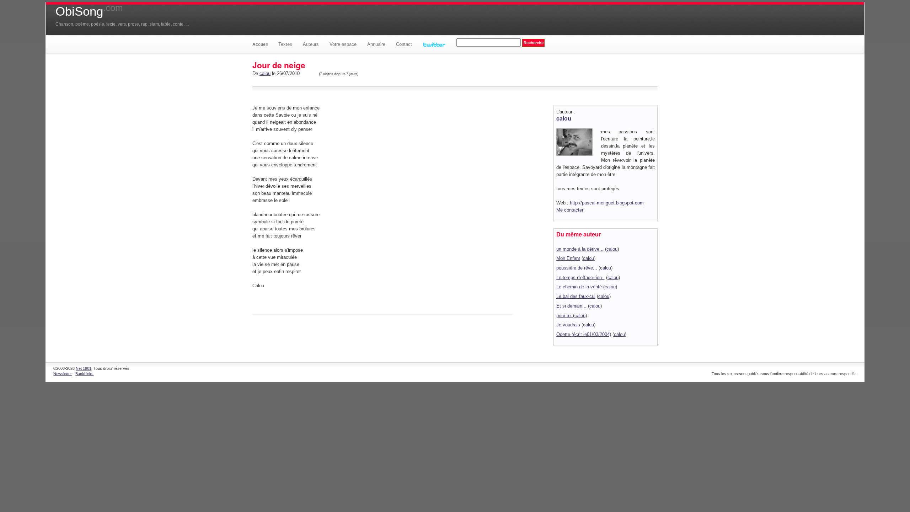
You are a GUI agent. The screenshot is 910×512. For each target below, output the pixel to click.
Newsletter (62, 374)
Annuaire (376, 44)
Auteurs (311, 44)
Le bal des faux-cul (575, 296)
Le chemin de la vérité (579, 286)
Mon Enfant (568, 258)
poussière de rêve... (576, 268)
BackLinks (84, 374)
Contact (404, 44)
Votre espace (343, 44)
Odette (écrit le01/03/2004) (583, 334)
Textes (285, 44)
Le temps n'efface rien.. (580, 277)
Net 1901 (83, 368)
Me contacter (569, 210)
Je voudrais (568, 324)
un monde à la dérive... (580, 249)
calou (265, 73)
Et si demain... (571, 306)
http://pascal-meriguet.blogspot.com (607, 203)
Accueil (260, 44)
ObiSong (89, 11)
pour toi (564, 315)
